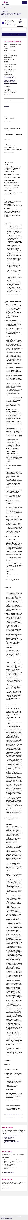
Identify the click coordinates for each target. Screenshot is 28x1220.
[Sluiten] (25, 22)
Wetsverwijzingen (8, 74)
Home (2, 7)
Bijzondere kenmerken (6, 62)
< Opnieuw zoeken (14, 29)
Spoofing (23, 1216)
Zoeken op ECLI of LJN (9, 1138)
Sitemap (5, 1216)
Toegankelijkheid (18, 1216)
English (2, 1216)
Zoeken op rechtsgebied (9, 1140)
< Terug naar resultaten (14, 34)
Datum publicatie (6, 51)
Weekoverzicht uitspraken (9, 1188)
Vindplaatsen (7, 86)
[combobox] (14, 101)
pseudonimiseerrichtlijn (10, 24)
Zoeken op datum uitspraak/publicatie (12, 1135)
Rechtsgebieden (8, 57)
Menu (24, 2)
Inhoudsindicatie (8, 66)
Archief (6, 1218)
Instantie (6, 44)
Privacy (9, 1216)
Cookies (12, 1216)
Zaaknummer (7, 54)
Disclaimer (10, 1218)
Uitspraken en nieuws (8, 7)
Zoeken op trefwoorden (9, 1137)
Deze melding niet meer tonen (20, 22)
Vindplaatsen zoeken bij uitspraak (11, 1141)
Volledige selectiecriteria (8, 1172)
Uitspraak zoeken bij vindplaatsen (11, 1142)
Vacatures (2, 1218)
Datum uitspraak (6, 47)
